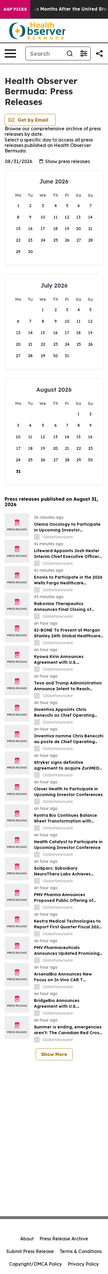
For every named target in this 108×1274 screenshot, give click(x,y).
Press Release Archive (63, 1239)
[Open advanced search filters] (83, 53)
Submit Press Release (30, 1251)
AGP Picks (15, 9)
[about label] (37, 537)
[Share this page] (99, 53)
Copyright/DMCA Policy (35, 1264)
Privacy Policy (83, 1264)
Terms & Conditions (81, 1251)
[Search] (70, 53)
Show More (54, 1054)
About (27, 1239)
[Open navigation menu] (10, 53)
